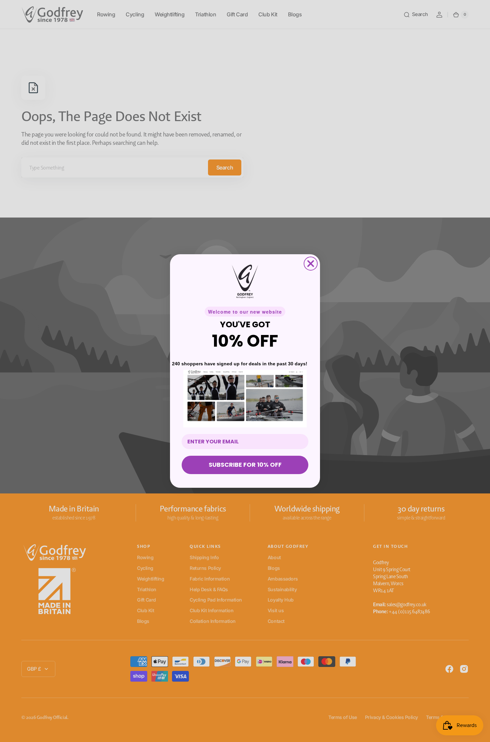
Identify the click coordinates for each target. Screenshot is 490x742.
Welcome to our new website (245, 311)
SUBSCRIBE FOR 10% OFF (245, 464)
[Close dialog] (310, 263)
